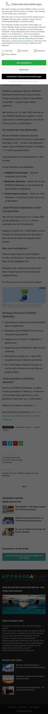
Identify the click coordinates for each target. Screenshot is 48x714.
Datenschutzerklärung (25, 41)
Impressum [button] (36, 81)
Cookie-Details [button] (13, 81)
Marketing (41, 51)
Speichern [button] (24, 69)
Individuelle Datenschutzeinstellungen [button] (24, 76)
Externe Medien (11, 54)
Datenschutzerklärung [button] (25, 81)
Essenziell (8, 51)
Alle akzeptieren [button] (24, 62)
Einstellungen (24, 43)
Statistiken (25, 51)
